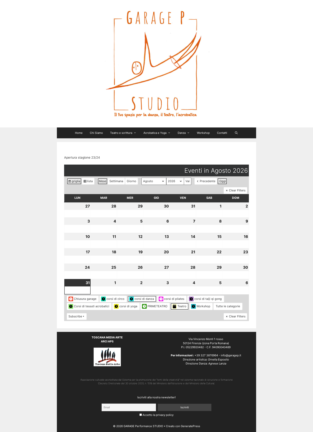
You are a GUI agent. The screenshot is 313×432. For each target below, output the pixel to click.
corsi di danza (144, 299)
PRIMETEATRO (157, 306)
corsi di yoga (128, 306)
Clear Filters (237, 190)
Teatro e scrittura (121, 133)
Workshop (203, 133)
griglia (75, 181)
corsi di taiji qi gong (208, 299)
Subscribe (75, 316)
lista (88, 181)
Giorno (131, 181)
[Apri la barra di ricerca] (236, 132)
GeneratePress (190, 426)
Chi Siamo (96, 133)
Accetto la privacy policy (158, 415)
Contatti (222, 133)
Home (79, 133)
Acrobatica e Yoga (154, 133)
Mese (102, 181)
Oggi (222, 181)
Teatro (182, 306)
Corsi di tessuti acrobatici (91, 306)
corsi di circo (115, 299)
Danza (182, 133)
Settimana (116, 181)
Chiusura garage (85, 299)
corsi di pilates (174, 299)
